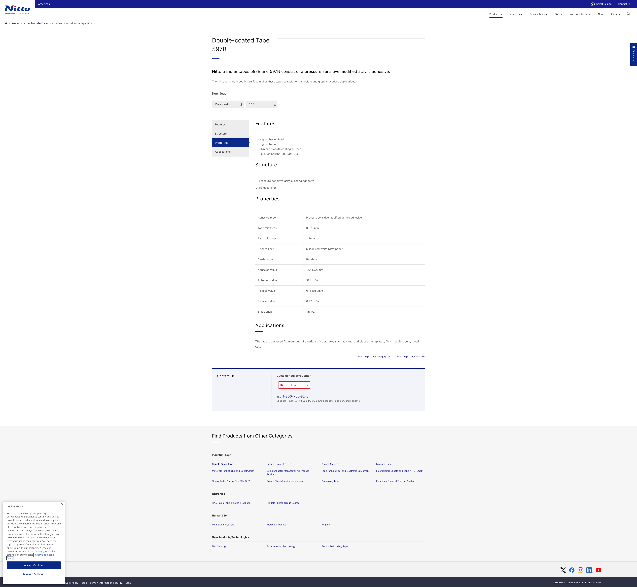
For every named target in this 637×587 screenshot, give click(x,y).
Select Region (604, 3)
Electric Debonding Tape (334, 546)
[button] (628, 13)
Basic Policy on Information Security (101, 582)
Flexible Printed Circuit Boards (283, 502)
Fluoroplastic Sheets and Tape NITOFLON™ (399, 470)
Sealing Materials (330, 464)
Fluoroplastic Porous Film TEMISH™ (231, 481)
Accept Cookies (33, 565)
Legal (128, 582)
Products (17, 23)
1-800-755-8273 (295, 396)
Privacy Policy (70, 582)
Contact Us (624, 3)
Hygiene (325, 524)
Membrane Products (223, 524)
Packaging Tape (330, 481)
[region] (34, 543)
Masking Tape (384, 464)
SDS (251, 104)
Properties (221, 142)
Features (220, 124)
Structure (221, 133)
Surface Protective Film (279, 464)
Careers (615, 14)
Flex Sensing (219, 546)
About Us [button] (514, 14)
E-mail (294, 385)
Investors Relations (580, 14)
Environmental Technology (281, 546)
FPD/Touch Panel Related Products (231, 502)
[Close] (62, 504)
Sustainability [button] (537, 14)
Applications (223, 151)
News (601, 14)
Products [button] (494, 14)
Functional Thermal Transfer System (395, 481)
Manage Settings (33, 574)
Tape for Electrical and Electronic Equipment (345, 470)
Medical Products (276, 524)
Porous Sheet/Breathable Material (285, 481)
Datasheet (221, 104)
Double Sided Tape (37, 23)
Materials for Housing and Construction (233, 470)
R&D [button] (557, 14)
